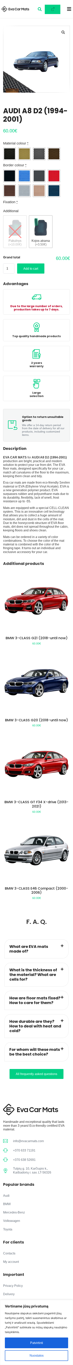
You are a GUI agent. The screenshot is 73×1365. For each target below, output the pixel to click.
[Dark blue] (53, 190)
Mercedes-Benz (14, 1212)
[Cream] (24, 153)
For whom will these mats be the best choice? (34, 1052)
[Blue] (24, 175)
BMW (7, 1204)
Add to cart (30, 268)
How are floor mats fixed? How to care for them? (34, 1000)
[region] (36, 1332)
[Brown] (53, 153)
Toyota (7, 1229)
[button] (63, 32)
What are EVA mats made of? (28, 949)
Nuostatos (37, 1355)
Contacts (9, 1253)
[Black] (9, 153)
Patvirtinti (36, 1343)
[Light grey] (24, 190)
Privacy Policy (13, 1285)
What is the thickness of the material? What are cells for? (33, 974)
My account (11, 1261)
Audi (6, 1195)
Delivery (9, 1294)
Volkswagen (11, 1220)
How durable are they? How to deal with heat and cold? (35, 1026)
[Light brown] (39, 190)
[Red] (53, 175)
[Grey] (39, 153)
